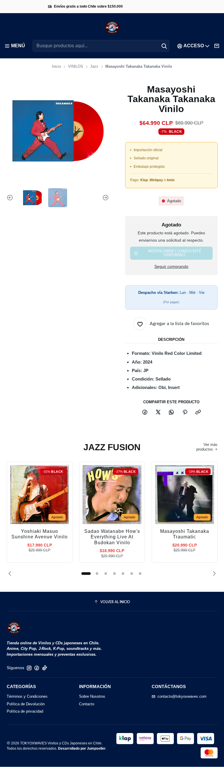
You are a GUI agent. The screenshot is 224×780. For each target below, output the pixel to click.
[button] (86, 573)
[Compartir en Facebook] (144, 412)
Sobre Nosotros (92, 696)
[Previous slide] (11, 197)
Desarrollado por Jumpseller (82, 748)
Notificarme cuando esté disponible (174, 253)
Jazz (94, 67)
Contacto (86, 704)
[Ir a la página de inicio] (112, 27)
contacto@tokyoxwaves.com (182, 696)
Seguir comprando (171, 267)
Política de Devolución (26, 704)
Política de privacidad (25, 711)
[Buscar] (164, 46)
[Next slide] (104, 197)
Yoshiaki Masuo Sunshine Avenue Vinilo (39, 534)
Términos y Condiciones (27, 696)
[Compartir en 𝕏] (157, 412)
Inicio (56, 67)
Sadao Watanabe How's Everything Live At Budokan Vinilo (112, 537)
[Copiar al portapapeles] (197, 412)
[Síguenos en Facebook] (36, 668)
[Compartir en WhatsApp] (171, 412)
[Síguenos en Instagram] (29, 668)
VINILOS (75, 67)
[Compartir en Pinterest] (184, 412)
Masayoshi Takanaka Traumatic (184, 534)
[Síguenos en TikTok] (44, 668)
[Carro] (217, 45)
